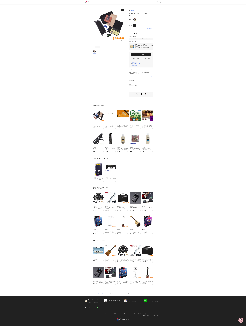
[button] (108, 27)
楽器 (102, 293)
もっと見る (150, 76)
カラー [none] (130, 19)
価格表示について (135, 62)
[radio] (134, 20)
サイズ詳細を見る (149, 28)
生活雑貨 (97, 293)
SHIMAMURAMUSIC (91, 293)
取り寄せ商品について (136, 63)
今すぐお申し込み (137, 48)
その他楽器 (106, 293)
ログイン (151, 2)
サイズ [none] (130, 25)
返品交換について (135, 65)
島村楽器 (132, 10)
